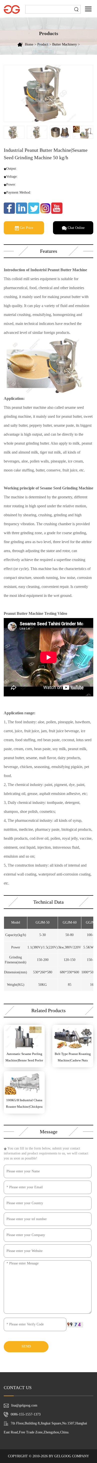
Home (29, 44)
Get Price (26, 228)
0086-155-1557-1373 (26, 1414)
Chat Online (76, 228)
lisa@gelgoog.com (24, 1405)
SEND (26, 1346)
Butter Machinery (64, 44)
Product (42, 44)
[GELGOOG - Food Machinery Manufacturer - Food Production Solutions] (12, 9)
